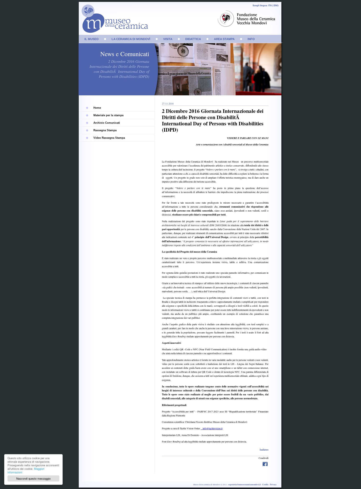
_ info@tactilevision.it (211, 428)
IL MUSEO (91, 39)
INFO (251, 39)
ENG (276, 5)
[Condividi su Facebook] (265, 463)
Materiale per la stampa (108, 115)
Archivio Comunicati (106, 122)
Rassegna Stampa (105, 130)
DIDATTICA (193, 39)
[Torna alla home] (113, 20)
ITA (270, 5)
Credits (265, 484)
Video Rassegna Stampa (109, 137)
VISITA (167, 39)
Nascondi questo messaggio (33, 478)
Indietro (264, 449)
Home (97, 107)
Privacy (273, 484)
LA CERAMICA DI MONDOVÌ (131, 39)
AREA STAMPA (224, 39)
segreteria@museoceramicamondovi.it (244, 484)
